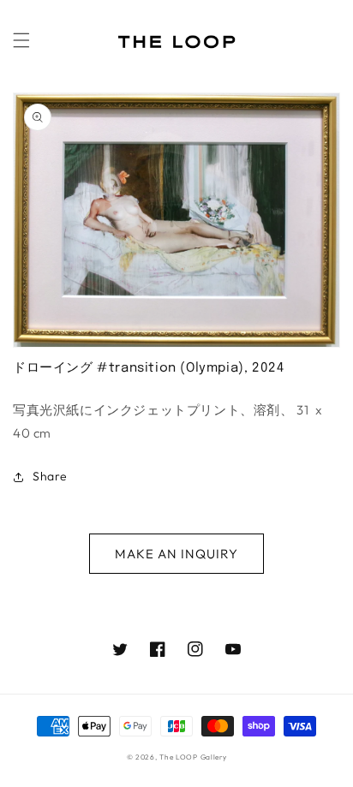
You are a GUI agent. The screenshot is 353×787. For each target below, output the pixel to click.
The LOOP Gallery (192, 757)
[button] (21, 40)
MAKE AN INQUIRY (176, 554)
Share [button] (50, 476)
